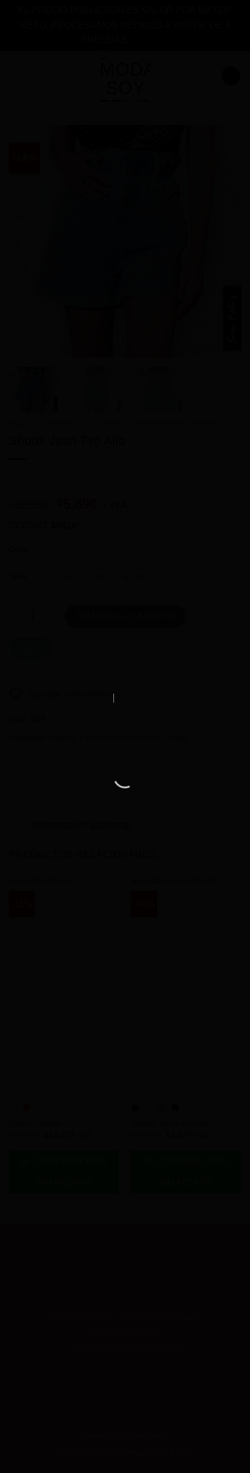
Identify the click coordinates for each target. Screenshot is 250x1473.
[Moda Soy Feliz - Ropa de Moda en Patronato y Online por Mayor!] (125, 721)
